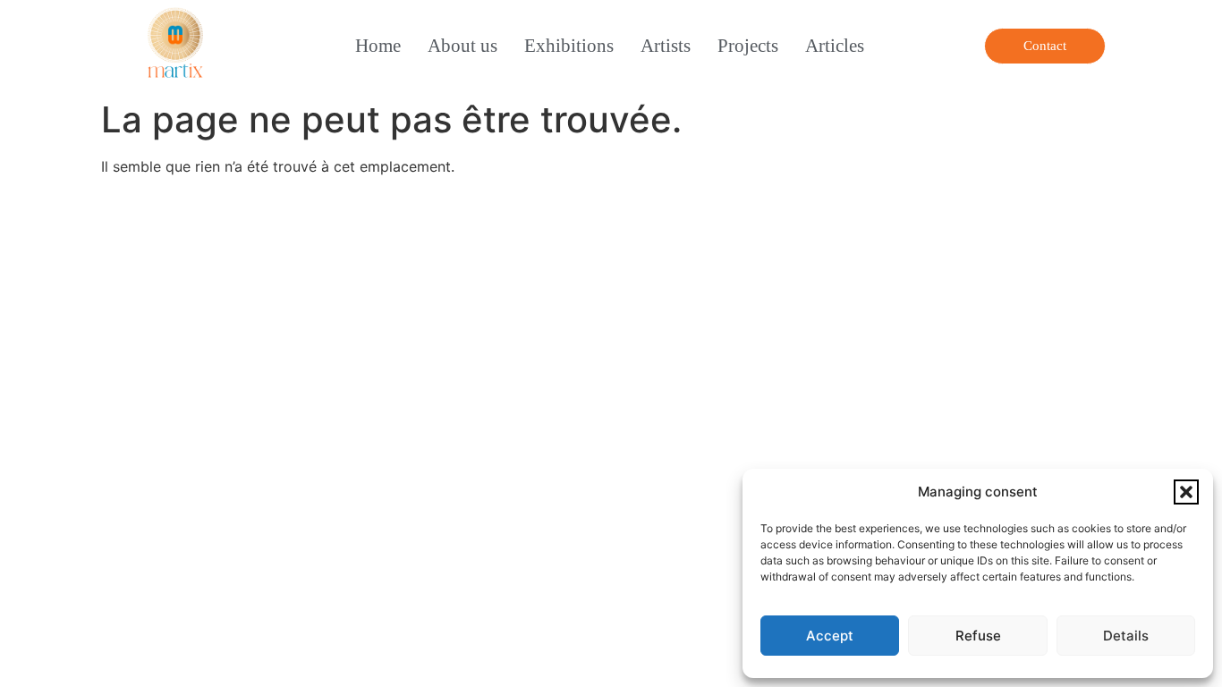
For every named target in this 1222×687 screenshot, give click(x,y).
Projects (747, 45)
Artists (666, 45)
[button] (1186, 492)
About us (462, 45)
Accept (829, 635)
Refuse (978, 635)
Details (1126, 635)
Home (378, 45)
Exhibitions (569, 45)
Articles (834, 45)
